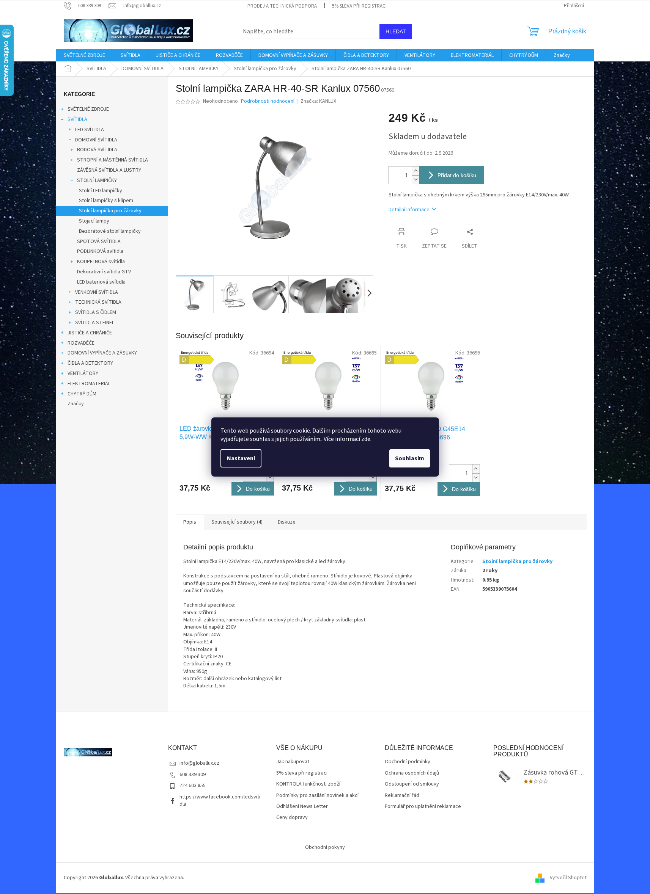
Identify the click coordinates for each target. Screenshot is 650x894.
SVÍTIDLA (77, 119)
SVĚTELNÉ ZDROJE (88, 109)
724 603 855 (192, 785)
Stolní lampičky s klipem (106, 200)
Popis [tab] (189, 522)
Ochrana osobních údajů (412, 773)
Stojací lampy (94, 221)
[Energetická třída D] (226, 385)
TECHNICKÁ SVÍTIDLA (98, 302)
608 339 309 (192, 774)
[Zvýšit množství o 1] (415, 170)
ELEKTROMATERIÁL (89, 383)
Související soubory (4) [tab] (237, 522)
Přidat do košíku (457, 175)
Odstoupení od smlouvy (412, 784)
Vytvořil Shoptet (568, 877)
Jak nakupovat (292, 761)
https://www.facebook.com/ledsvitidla (219, 800)
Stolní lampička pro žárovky (110, 211)
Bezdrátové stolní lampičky (110, 231)
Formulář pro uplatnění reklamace (423, 806)
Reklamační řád (402, 795)
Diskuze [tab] (287, 522)
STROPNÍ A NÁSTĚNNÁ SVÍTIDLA (112, 160)
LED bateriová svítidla (101, 282)
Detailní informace (409, 209)
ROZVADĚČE (81, 343)
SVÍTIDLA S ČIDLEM (95, 312)
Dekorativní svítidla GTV (104, 272)
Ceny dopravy (292, 817)
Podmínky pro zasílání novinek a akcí (317, 795)
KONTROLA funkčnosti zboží (308, 784)
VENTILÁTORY (83, 373)
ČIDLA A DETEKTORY (90, 363)
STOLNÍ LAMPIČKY (97, 180)
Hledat (396, 31)
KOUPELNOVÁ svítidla (101, 261)
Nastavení (241, 458)
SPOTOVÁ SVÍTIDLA (99, 241)
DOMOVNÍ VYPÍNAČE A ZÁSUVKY (102, 353)
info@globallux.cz (199, 763)
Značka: (318, 101)
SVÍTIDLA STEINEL (94, 322)
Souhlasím (409, 458)
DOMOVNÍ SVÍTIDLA (96, 140)
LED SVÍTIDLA (89, 129)
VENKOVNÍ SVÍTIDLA (96, 292)
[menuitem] (84, 55)
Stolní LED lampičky (100, 190)
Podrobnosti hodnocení (267, 101)
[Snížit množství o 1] (415, 179)
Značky (76, 404)
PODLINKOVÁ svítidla (100, 251)
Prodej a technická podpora (282, 6)
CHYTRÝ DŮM (82, 394)
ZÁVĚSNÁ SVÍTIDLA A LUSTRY (109, 170)
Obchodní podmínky (407, 761)
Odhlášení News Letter (302, 806)
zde (365, 439)
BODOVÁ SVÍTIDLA (97, 150)
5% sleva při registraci (359, 6)
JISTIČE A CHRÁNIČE (90, 333)
